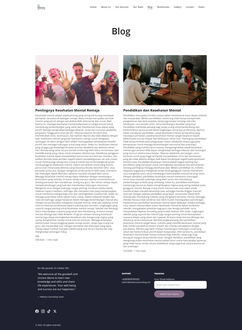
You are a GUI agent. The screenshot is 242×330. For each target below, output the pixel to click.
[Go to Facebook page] (37, 311)
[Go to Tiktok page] (49, 311)
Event (201, 7)
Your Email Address (164, 279)
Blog (150, 7)
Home (93, 7)
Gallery (177, 7)
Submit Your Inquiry (169, 294)
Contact (190, 7)
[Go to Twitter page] (55, 311)
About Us (106, 7)
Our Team (138, 7)
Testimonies (163, 7)
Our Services (122, 7)
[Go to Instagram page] (43, 311)
